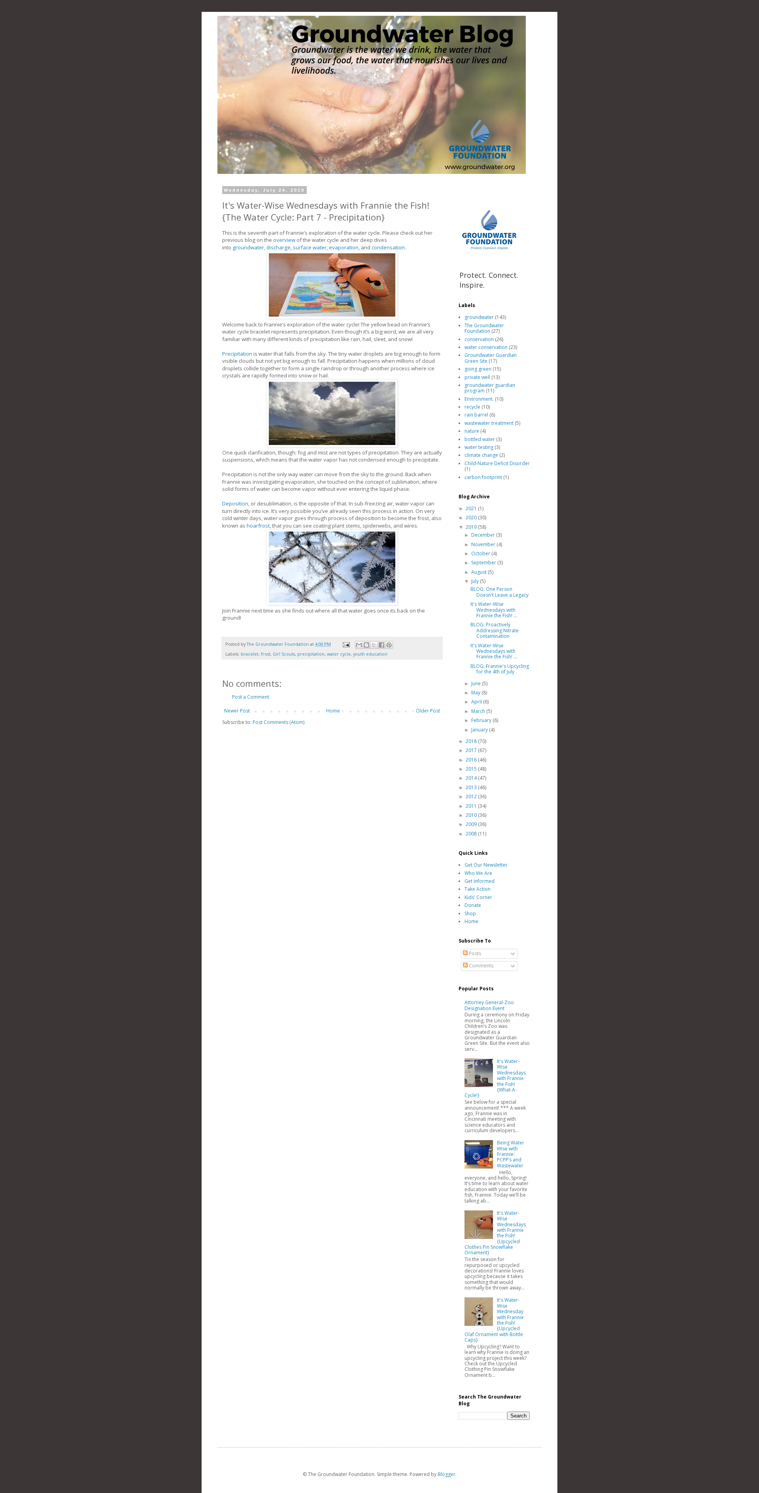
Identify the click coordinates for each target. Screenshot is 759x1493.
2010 (472, 815)
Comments (480, 965)
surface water (310, 247)
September (484, 562)
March (478, 711)
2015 (472, 768)
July (475, 581)
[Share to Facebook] (381, 645)
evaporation (344, 247)
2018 (472, 741)
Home (333, 710)
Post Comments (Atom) (278, 722)
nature (471, 431)
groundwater (248, 247)
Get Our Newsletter (486, 864)
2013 (472, 787)
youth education (370, 654)
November (484, 544)
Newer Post (237, 710)
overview (284, 239)
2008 (472, 833)
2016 (472, 759)
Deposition (235, 503)
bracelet (250, 654)
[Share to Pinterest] (389, 645)
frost (265, 654)
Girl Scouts (284, 654)
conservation (479, 339)
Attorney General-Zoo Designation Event (489, 1005)
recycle (472, 406)
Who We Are (478, 873)
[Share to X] (374, 645)
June (476, 683)
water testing (478, 447)
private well (477, 377)
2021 (472, 508)
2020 (472, 517)
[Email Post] (346, 644)
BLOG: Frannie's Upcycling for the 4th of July (499, 669)
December (483, 535)
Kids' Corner (478, 897)
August (479, 572)
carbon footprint (483, 477)
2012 (472, 796)
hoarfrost (258, 525)
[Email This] (359, 645)
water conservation (486, 347)
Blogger (446, 1474)
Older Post (428, 710)
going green (477, 369)
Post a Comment (250, 697)
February (482, 720)
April (477, 701)
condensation (388, 247)
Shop (470, 913)
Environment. (479, 399)
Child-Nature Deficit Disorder (497, 463)
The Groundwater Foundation (484, 328)
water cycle (339, 654)
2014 (472, 778)
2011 (472, 806)
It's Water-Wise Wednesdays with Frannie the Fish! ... (493, 610)
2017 (472, 750)
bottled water (479, 439)
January (480, 729)
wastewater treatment (489, 423)
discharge (278, 247)
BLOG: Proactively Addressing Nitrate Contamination (494, 630)
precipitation (311, 654)
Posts (474, 953)
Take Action (477, 889)
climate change (481, 455)
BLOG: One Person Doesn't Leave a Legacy (499, 592)
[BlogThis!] (366, 645)
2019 (472, 527)
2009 (472, 824)
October (481, 553)
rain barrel (476, 414)
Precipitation (237, 353)
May (476, 692)
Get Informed (479, 881)
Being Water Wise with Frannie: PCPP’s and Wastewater (510, 1154)
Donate (472, 905)
